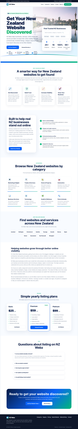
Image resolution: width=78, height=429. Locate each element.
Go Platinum (61, 327)
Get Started (17, 327)
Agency (61, 4)
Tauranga (45, 231)
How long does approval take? (22, 368)
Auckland (13, 231)
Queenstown (33, 235)
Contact (70, 417)
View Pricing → (47, 403)
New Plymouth (42, 235)
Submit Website (68, 4)
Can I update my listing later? (22, 372)
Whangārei (51, 235)
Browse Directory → (26, 47)
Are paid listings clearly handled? (23, 377)
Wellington (20, 231)
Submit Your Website (15, 148)
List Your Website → (12, 47)
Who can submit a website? (22, 363)
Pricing (56, 4)
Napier (65, 231)
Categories (47, 4)
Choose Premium (39, 327)
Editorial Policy (63, 417)
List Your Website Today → (33, 403)
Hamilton (38, 231)
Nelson (25, 235)
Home (42, 4)
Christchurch (30, 231)
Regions (52, 4)
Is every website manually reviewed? (24, 353)
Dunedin (52, 231)
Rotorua (59, 231)
